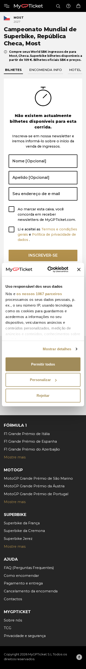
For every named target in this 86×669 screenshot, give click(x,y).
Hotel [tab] (75, 70)
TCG (7, 628)
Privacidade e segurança (25, 636)
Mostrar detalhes (57, 349)
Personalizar (40, 380)
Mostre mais (15, 457)
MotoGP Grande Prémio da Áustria (34, 486)
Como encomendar (21, 575)
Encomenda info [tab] (45, 70)
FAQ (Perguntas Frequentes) (29, 568)
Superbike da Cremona (24, 531)
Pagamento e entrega (23, 583)
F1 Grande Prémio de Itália (27, 434)
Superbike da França (22, 523)
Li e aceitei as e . (47, 234)
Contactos (13, 599)
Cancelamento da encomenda (31, 591)
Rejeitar (43, 395)
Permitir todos (43, 364)
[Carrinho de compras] (78, 6)
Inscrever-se (43, 255)
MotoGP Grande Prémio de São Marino (38, 478)
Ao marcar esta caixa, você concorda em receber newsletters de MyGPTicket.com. (47, 214)
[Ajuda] (68, 6)
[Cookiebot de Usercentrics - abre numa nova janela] (50, 269)
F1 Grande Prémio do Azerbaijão (32, 449)
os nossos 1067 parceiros (39, 294)
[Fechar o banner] (79, 269)
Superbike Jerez (18, 538)
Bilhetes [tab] (13, 70)
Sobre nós (13, 620)
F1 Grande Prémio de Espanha (30, 441)
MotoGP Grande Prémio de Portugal (36, 494)
